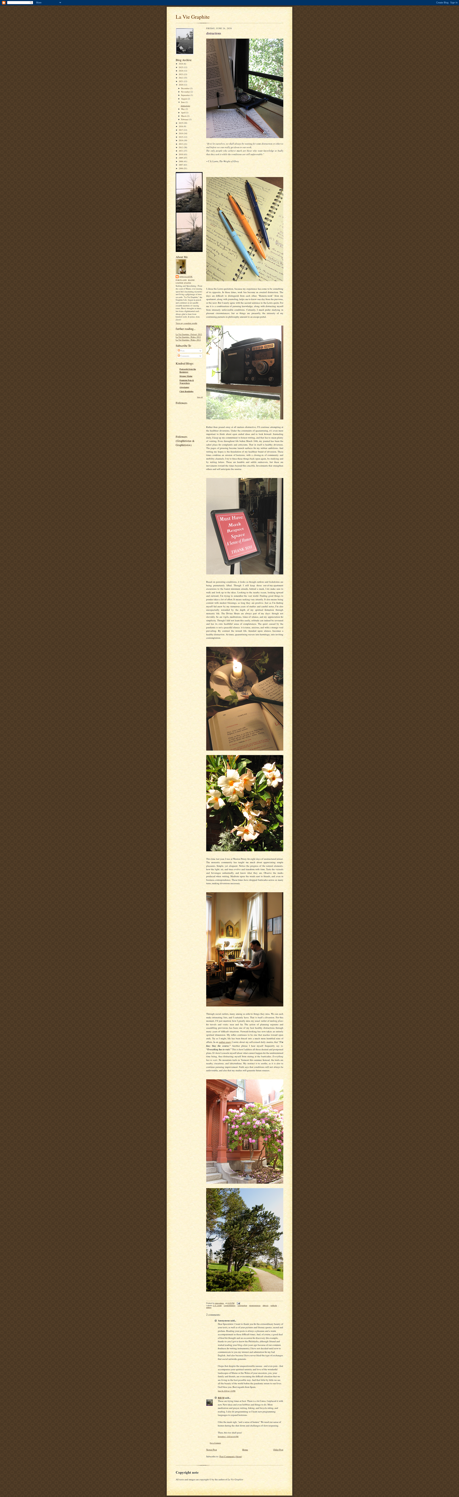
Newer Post (211, 1449)
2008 (181, 161)
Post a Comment (215, 1443)
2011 (181, 150)
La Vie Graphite (193, 16)
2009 (181, 157)
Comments (184, 355)
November (185, 91)
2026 (181, 63)
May (183, 109)
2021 (181, 81)
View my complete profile (186, 323)
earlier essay (225, 1042)
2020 (181, 84)
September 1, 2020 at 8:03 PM (228, 1436)
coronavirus (242, 1305)
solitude (274, 1305)
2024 (181, 70)
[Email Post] (238, 1303)
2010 (181, 154)
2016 (181, 133)
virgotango (184, 387)
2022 (181, 77)
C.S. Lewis (217, 1305)
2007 (181, 164)
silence (265, 1305)
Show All (200, 397)
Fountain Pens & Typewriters (186, 382)
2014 (181, 140)
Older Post (278, 1449)
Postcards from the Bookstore (187, 370)
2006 (181, 168)
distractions (185, 105)
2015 (181, 137)
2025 (181, 67)
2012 (181, 147)
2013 (181, 144)
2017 (181, 130)
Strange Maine (185, 376)
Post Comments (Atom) (230, 1456)
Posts (182, 350)
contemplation (229, 1305)
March (184, 116)
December (185, 88)
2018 (181, 126)
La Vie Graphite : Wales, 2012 (188, 339)
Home (245, 1449)
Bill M (221, 1397)
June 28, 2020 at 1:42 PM (226, 1391)
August (184, 98)
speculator (186, 276)
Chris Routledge (186, 391)
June (183, 102)
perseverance (255, 1305)
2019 (181, 123)
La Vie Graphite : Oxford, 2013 (189, 334)
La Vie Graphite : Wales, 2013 (188, 337)
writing (208, 1307)
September (185, 95)
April (183, 112)
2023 (181, 74)
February (185, 119)
